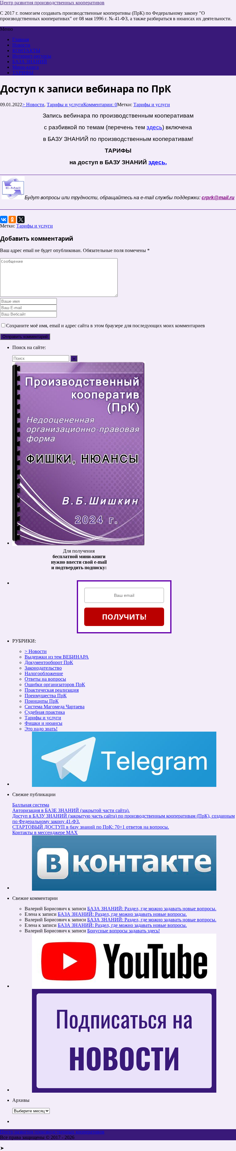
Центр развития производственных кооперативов (52, 2)
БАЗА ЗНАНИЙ (29, 61)
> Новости (33, 104)
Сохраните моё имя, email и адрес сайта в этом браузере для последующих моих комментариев (105, 325)
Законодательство (43, 668)
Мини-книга (25, 67)
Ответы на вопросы (45, 679)
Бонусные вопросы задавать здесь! (123, 930)
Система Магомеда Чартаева (55, 706)
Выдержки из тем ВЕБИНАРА (57, 656)
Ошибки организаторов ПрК (55, 684)
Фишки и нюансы (43, 723)
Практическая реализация (52, 690)
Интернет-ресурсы (31, 56)
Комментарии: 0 (100, 104)
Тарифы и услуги (65, 104)
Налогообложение (44, 673)
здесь (154, 127)
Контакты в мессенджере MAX (45, 832)
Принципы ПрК (42, 701)
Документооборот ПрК (49, 662)
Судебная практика (45, 712)
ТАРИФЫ (22, 72)
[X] (21, 219)
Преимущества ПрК (46, 695)
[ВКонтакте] (3, 219)
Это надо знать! (41, 728)
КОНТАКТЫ (26, 50)
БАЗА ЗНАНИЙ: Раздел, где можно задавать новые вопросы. (151, 908)
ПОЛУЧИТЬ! (124, 617)
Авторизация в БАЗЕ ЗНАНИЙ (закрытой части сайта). (71, 810)
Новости (21, 45)
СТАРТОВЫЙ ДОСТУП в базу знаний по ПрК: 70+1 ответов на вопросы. (90, 827)
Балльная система (30, 804)
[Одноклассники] (12, 219)
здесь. (157, 162)
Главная (20, 39)
